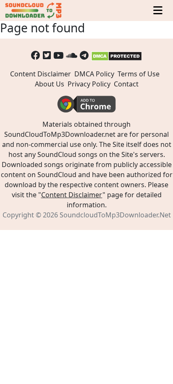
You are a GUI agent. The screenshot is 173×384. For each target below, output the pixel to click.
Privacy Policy (89, 84)
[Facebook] (35, 55)
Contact (126, 84)
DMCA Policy (94, 73)
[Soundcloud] (71, 55)
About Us (49, 84)
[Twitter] (47, 55)
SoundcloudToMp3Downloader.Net (115, 214)
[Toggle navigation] (158, 10)
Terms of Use (139, 73)
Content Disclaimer (40, 73)
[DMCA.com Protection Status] (116, 55)
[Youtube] (58, 55)
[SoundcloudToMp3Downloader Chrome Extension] (86, 103)
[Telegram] (84, 55)
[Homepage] (34, 10)
